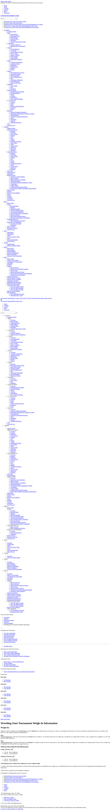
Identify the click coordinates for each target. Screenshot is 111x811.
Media (6, 559)
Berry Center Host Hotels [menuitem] (10, 651)
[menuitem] (15, 21)
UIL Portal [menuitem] (6, 13)
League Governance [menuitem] (12, 276)
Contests (10, 336)
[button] (1, 299)
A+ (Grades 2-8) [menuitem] (11, 100)
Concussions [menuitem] (13, 184)
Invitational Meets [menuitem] (15, 36)
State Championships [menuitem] (12, 239)
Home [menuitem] (5, 5)
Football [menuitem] (12, 135)
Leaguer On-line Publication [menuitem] (14, 256)
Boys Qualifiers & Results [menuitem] (10, 639)
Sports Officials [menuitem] (11, 172)
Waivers (10, 581)
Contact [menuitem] (6, 10)
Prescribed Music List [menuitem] (12, 219)
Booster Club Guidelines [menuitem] (13, 193)
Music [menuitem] (5, 201)
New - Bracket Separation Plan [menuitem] (12, 654)
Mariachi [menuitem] (12, 207)
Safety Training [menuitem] (14, 178)
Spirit (5, 540)
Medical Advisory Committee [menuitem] (18, 179)
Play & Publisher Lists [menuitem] (16, 77)
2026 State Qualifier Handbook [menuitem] (12, 653)
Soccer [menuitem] (12, 138)
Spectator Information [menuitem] (9, 634)
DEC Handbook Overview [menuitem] (17, 294)
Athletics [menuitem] (6, 127)
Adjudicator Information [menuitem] (16, 80)
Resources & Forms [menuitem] (15, 83)
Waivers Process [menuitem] (14, 267)
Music (6, 506)
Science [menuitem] (12, 69)
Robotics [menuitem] (12, 68)
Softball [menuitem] (12, 140)
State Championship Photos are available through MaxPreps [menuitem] (19, 671)
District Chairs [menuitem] (11, 190)
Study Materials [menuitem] (14, 115)
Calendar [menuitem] (6, 8)
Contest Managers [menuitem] (15, 81)
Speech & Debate (12, 384)
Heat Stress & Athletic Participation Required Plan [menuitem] (23, 188)
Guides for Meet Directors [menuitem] (17, 106)
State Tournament (8, 623)
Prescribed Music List (13, 525)
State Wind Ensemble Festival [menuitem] (18, 216)
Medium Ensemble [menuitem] (15, 209)
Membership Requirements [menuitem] (14, 282)
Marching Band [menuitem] (14, 206)
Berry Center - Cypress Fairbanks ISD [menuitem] (14, 661)
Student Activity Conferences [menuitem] (17, 46)
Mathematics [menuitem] (13, 65)
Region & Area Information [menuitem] (14, 222)
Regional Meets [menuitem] (14, 39)
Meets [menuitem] (8, 33)
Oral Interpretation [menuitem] (15, 93)
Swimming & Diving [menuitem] (15, 141)
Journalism (10, 377)
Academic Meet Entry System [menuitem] (18, 42)
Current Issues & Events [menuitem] (16, 52)
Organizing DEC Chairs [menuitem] (16, 295)
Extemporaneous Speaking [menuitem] (17, 91)
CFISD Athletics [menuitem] (8, 663)
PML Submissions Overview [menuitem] (17, 220)
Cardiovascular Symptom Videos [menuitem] (18, 187)
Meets (9, 318)
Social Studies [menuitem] (14, 58)
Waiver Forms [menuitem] (14, 270)
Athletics (6, 425)
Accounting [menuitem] (13, 50)
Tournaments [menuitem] (13, 97)
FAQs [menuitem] (8, 238)
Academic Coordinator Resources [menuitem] (19, 116)
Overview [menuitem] (13, 320)
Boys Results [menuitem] (7, 681)
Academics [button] (7, 315)
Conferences (11, 330)
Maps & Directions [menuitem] (9, 637)
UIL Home (7, 617)
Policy (6, 570)
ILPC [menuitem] (11, 87)
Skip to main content (6, 1)
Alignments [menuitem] (13, 119)
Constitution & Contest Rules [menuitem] (14, 261)
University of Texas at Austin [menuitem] (11, 800)
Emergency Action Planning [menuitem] (17, 176)
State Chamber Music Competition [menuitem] (19, 213)
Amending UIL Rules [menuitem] (12, 281)
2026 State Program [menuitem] (9, 636)
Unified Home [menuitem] (11, 244)
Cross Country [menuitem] (14, 134)
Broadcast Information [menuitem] (13, 253)
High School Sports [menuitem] (12, 130)
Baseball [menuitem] (12, 131)
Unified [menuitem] (6, 242)
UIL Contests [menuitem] (13, 86)
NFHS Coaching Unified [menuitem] (13, 245)
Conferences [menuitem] (10, 43)
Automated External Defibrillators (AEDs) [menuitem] (21, 182)
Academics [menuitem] (7, 30)
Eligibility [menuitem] (9, 264)
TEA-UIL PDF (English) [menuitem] (16, 288)
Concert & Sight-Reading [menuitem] (16, 212)
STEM (9, 351)
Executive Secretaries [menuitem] (15, 223)
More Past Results (5, 719)
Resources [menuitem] (13, 88)
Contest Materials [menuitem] (14, 49)
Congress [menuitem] (12, 96)
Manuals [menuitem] (9, 195)
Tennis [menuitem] (12, 144)
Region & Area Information (15, 529)
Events (9, 509)
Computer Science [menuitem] (15, 64)
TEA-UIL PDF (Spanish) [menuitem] (16, 289)
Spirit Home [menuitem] (10, 232)
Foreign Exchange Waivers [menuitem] (17, 272)
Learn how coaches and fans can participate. (12, 809)
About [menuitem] (5, 7)
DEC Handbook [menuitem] (11, 292)
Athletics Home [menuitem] (11, 128)
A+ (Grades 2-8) (12, 396)
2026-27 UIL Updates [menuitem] (12, 260)
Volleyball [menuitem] (13, 147)
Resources (10, 408)
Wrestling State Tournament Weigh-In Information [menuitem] (17, 656)
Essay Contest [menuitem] (14, 53)
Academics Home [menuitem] (11, 31)
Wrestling (6, 621)
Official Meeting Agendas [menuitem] (13, 278)
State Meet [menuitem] (13, 40)
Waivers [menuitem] (9, 191)
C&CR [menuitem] (9, 235)
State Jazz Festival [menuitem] (15, 215)
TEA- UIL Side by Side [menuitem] (13, 237)
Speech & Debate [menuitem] (11, 90)
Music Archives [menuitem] (11, 226)
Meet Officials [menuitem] (14, 34)
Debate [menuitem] (12, 94)
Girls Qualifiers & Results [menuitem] (10, 640)
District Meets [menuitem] (14, 37)
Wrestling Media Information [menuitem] (11, 666)
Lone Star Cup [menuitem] (11, 125)
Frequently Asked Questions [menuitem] (17, 275)
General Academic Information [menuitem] (18, 112)
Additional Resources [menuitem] (15, 122)
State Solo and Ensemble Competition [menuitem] (20, 217)
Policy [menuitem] (5, 257)
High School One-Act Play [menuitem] (17, 72)
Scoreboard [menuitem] (10, 198)
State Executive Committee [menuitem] (14, 279)
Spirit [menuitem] (5, 231)
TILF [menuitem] (8, 124)
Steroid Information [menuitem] (15, 181)
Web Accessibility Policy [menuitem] (10, 799)
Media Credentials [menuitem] (11, 254)
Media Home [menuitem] (10, 248)
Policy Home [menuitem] (10, 259)
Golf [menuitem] (11, 137)
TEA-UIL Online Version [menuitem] (17, 286)
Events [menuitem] (12, 103)
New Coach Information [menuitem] (16, 99)
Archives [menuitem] (12, 121)
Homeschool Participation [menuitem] (13, 283)
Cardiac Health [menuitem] (14, 185)
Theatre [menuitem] (9, 71)
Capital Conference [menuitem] (15, 44)
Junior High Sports (12, 453)
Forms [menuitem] (12, 109)
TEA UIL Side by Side (13, 601)
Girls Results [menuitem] (7, 680)
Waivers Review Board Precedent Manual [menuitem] (21, 273)
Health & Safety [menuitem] (11, 175)
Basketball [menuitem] (13, 132)
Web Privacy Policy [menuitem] (9, 797)
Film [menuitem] (11, 78)
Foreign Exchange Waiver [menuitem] (17, 588)
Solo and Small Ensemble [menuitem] (17, 210)
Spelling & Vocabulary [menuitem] (16, 59)
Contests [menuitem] (9, 47)
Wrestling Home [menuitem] (8, 646)
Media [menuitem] (5, 247)
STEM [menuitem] (9, 61)
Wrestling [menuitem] (12, 150)
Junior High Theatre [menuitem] (15, 74)
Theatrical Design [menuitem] (15, 75)
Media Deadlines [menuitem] (11, 251)
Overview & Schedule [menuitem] (9, 633)
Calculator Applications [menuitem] (16, 62)
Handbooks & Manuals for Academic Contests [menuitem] (22, 113)
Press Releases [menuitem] (11, 250)
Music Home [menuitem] (10, 203)
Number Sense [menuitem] (14, 66)
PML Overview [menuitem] (14, 526)
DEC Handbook (12, 609)
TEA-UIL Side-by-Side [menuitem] (13, 285)
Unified (6, 553)
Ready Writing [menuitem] (14, 56)
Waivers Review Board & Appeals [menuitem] (19, 269)
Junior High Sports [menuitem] (12, 152)
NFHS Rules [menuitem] (10, 234)
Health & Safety (12, 477)
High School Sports (13, 430)
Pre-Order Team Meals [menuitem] (10, 664)
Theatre (10, 362)
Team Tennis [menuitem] (13, 143)
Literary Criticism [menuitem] (14, 55)
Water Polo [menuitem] (13, 149)
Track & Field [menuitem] (14, 146)
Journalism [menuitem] (10, 84)
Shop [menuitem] (5, 11)
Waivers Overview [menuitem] (15, 582)
